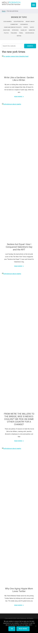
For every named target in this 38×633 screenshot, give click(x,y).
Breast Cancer (30, 21)
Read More (18, 96)
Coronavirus (24, 24)
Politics (6, 33)
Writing (19, 35)
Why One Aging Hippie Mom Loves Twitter (19, 590)
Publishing (14, 33)
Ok (12, 629)
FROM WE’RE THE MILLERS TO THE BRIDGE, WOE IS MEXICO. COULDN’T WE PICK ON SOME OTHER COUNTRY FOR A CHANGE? (19, 419)
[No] (36, 626)
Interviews (15, 30)
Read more (23, 629)
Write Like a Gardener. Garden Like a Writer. (19, 78)
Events (26, 27)
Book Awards (8, 21)
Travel (21, 33)
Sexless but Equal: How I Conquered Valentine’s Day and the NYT (19, 247)
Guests (32, 27)
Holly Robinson (11, 3)
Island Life (24, 30)
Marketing (32, 30)
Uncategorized (29, 33)
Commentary (14, 24)
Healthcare (6, 30)
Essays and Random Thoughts (12, 27)
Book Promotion (19, 21)
